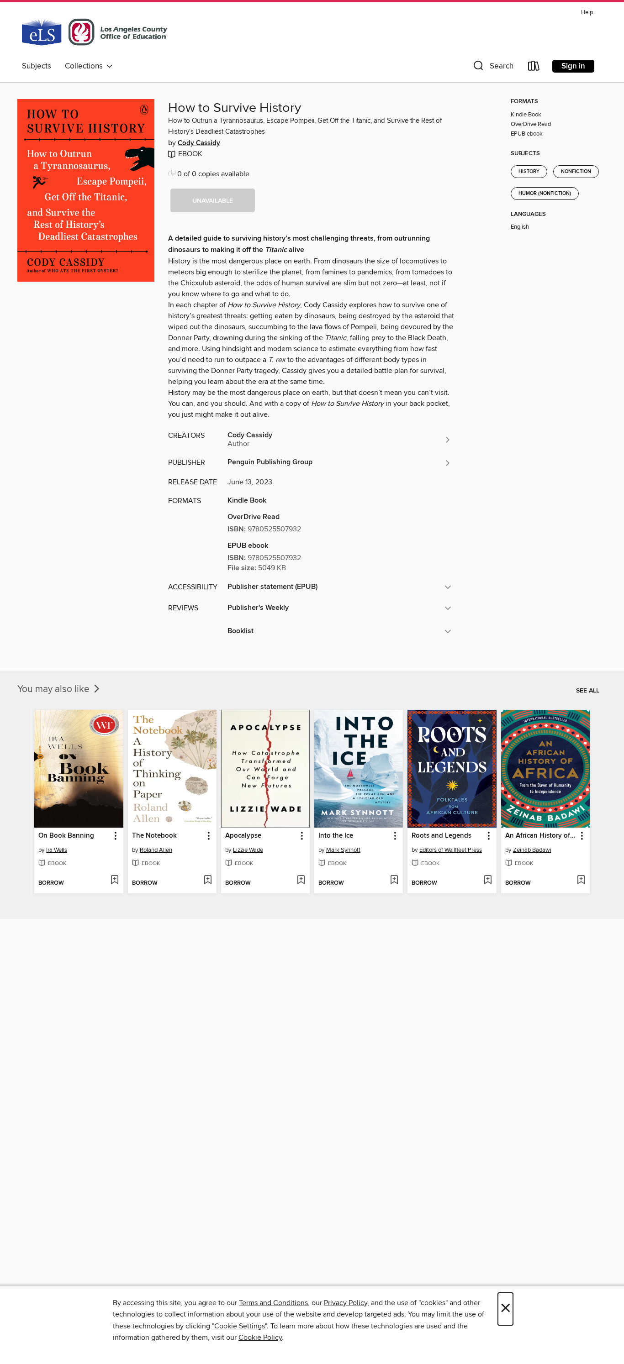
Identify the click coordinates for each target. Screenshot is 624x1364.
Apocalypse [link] (243, 836)
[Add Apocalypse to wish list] (301, 881)
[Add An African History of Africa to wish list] (581, 881)
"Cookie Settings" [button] (239, 1326)
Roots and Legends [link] (441, 836)
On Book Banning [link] (66, 836)
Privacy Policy (345, 1302)
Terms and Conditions (273, 1302)
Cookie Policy (260, 1337)
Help (587, 12)
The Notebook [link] (154, 836)
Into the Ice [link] (335, 836)
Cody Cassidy (199, 143)
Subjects (36, 66)
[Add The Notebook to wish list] (207, 881)
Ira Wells (56, 850)
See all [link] (587, 691)
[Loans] (534, 68)
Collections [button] (85, 66)
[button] (492, 68)
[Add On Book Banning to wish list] (114, 881)
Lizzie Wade (248, 850)
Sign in (573, 66)
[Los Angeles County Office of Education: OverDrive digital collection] (94, 31)
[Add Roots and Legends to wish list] (487, 881)
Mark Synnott (343, 850)
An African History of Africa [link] (541, 836)
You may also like (54, 689)
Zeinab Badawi (532, 850)
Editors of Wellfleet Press (450, 850)
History (528, 171)
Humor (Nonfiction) (544, 193)
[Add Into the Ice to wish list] (394, 881)
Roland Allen (156, 850)
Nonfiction (576, 171)
